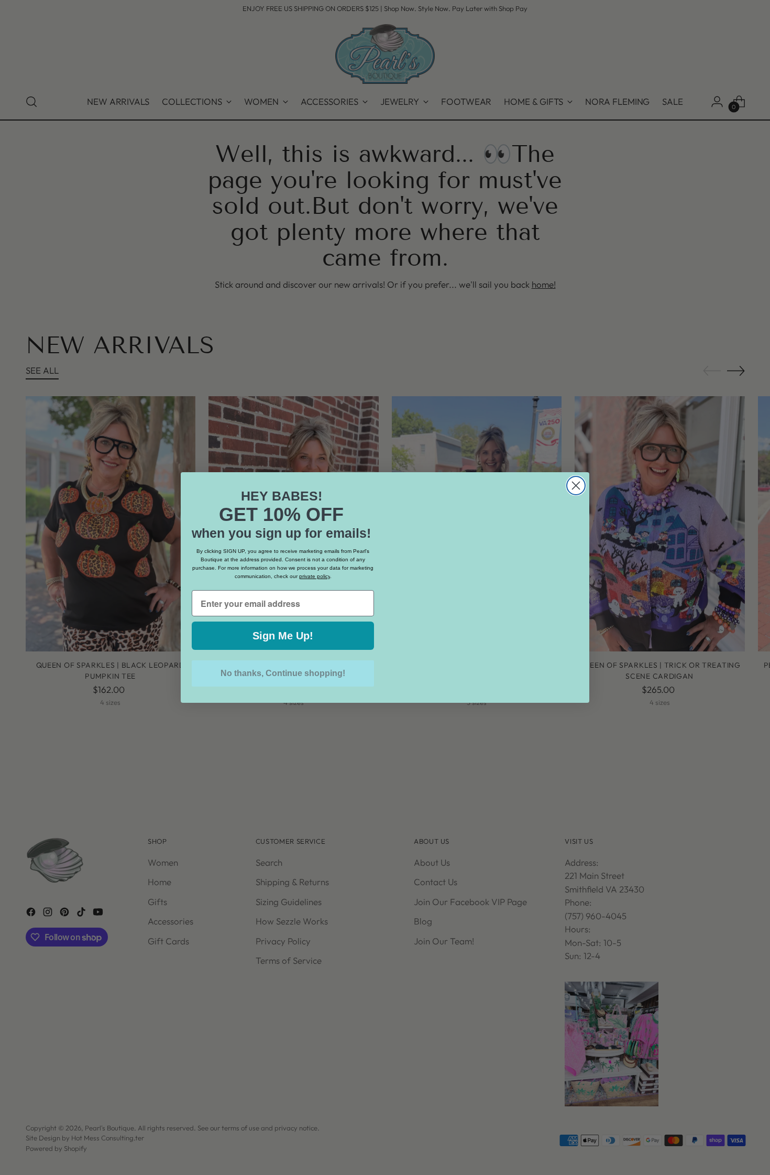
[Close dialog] (576, 485)
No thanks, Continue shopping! (283, 673)
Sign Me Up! (282, 635)
